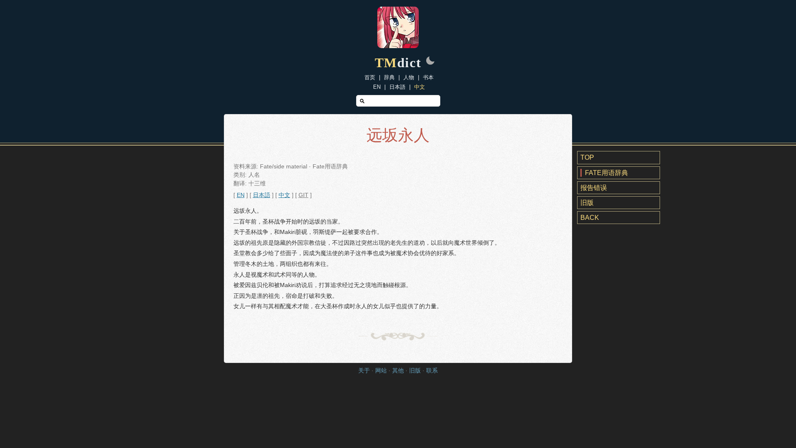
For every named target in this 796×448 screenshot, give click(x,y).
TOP (587, 157)
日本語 (397, 87)
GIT (303, 195)
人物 (408, 77)
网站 (381, 371)
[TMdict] (398, 45)
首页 (369, 77)
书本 (428, 77)
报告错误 (593, 187)
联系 (432, 371)
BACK (589, 217)
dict (398, 62)
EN (377, 87)
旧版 (587, 202)
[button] (430, 61)
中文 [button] (284, 195)
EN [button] (241, 195)
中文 (419, 87)
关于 (364, 371)
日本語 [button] (261, 195)
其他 (398, 371)
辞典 (389, 77)
